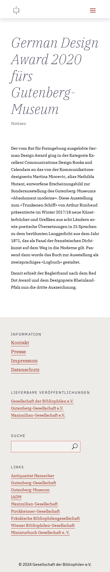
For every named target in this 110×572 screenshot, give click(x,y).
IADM (16, 496)
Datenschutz (25, 370)
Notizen (18, 123)
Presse (18, 352)
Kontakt (20, 343)
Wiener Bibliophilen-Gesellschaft (43, 525)
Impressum (24, 361)
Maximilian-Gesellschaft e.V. (38, 415)
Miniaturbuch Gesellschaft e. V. (40, 532)
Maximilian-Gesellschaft (34, 503)
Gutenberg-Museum (30, 489)
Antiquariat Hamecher (32, 475)
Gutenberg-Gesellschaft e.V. (37, 408)
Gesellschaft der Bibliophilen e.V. (42, 401)
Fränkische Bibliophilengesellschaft (45, 518)
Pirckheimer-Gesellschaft (35, 511)
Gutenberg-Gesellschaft (33, 482)
